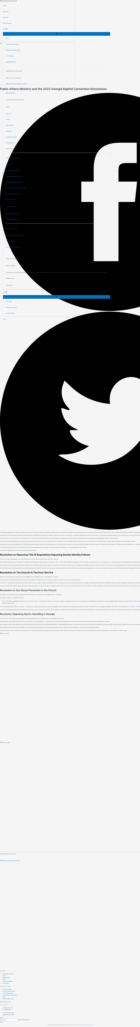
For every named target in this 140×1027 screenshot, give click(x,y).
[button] (7, 29)
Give (4, 975)
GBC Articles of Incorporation (13, 78)
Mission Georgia (7, 989)
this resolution (54, 577)
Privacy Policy (82, 1025)
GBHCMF (8, 164)
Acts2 (4, 997)
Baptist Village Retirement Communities (16, 188)
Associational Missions (12, 148)
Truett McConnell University (13, 247)
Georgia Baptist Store (8, 999)
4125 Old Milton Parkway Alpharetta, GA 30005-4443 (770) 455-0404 (13, 50)
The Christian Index (8, 993)
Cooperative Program (11, 137)
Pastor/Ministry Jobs (8, 973)
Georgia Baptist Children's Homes (14, 182)
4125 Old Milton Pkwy (8, 1012)
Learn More (10, 285)
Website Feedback (7, 981)
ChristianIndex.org (10, 143)
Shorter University (10, 241)
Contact (8, 119)
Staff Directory (9, 125)
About (4, 979)
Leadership (9, 131)
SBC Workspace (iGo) (5, 1002)
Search (2, 1017)
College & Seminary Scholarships (14, 258)
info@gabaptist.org (11, 62)
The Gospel (6, 983)
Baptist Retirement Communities (14, 176)
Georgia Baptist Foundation (13, 170)
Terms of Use (90, 1025)
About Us (8, 113)
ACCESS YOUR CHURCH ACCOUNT (15, 100)
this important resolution (52, 559)
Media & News (6, 977)
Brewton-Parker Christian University (15, 235)
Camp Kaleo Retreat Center (13, 213)
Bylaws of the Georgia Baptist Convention (16, 83)
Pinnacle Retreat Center (12, 219)
